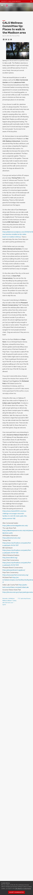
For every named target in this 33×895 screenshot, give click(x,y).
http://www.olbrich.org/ (9, 558)
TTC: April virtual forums (24, 598)
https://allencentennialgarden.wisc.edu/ (15, 526)
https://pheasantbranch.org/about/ (13, 570)
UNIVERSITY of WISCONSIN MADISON (11, 1)
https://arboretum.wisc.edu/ (11, 538)
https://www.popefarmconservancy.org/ (15, 575)
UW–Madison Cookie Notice (23, 888)
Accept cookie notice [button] (16, 892)
